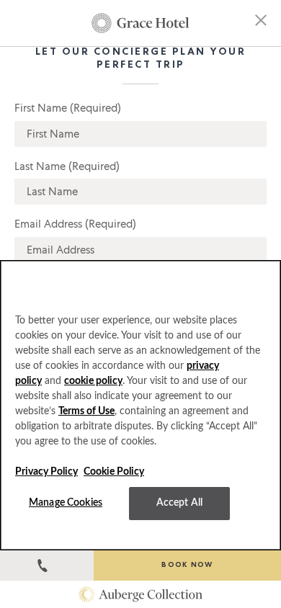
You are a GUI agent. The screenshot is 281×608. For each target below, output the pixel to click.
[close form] (261, 22)
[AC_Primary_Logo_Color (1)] (140, 594)
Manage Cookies (65, 503)
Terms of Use (86, 411)
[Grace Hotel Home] (140, 23)
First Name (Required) (67, 108)
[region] (140, 405)
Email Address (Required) (75, 224)
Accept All (179, 503)
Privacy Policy (46, 472)
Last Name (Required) (67, 166)
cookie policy (93, 381)
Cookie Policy (114, 472)
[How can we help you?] (47, 565)
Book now (187, 565)
